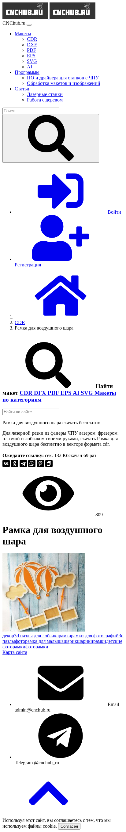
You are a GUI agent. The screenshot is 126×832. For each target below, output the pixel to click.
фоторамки (36, 646)
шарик (70, 641)
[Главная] (60, 316)
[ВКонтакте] (6, 463)
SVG (87, 393)
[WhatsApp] (31, 463)
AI (77, 393)
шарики (85, 641)
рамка (65, 635)
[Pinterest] (40, 463)
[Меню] (29, 25)
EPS (67, 393)
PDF (54, 393)
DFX (41, 393)
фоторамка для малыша (39, 641)
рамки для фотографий (95, 635)
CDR (27, 393)
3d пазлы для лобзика (36, 635)
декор (8, 635)
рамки (99, 641)
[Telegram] (23, 463)
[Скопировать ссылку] (49, 463)
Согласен (69, 826)
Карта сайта (14, 652)
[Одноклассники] (14, 463)
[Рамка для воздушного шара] (43, 630)
